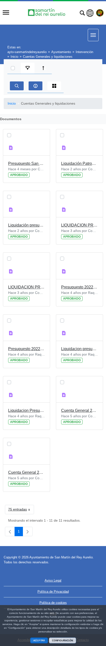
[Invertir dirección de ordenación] (44, 68)
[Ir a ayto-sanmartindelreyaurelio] (47, 12)
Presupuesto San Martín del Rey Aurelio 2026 (26, 163)
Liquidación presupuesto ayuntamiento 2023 (26, 225)
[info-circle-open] (35, 85)
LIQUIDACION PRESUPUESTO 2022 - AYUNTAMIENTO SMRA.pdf (26, 287)
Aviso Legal (53, 580)
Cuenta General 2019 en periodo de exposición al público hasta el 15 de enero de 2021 (26, 472)
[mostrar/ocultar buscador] (82, 13)
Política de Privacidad (53, 591)
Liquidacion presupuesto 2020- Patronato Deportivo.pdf (79, 349)
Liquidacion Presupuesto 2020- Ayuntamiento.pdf (26, 410)
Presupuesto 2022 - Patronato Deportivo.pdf (79, 287)
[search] (17, 85)
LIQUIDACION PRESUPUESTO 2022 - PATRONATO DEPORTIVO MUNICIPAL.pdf (79, 225)
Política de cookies (53, 603)
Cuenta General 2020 (79, 410)
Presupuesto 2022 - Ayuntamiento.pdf (26, 349)
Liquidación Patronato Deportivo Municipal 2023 (79, 163)
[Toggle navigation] (6, 12)
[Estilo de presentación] (54, 85)
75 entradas (21, 510)
